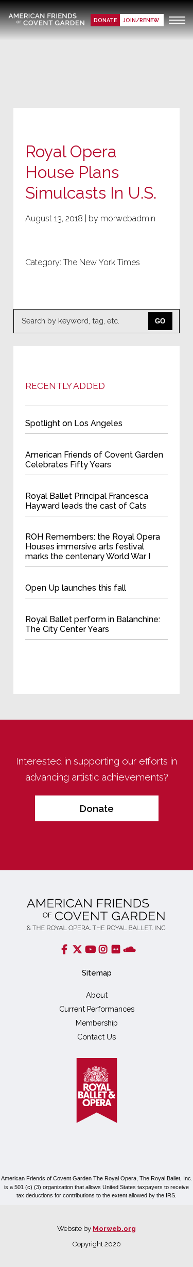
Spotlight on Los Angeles (73, 423)
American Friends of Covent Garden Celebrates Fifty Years (94, 459)
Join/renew (142, 20)
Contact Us (96, 1036)
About (97, 994)
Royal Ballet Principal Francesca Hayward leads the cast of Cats (86, 501)
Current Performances (96, 1008)
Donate (105, 20)
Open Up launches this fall (75, 588)
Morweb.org (114, 1228)
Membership (97, 1022)
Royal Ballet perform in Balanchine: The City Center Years (92, 624)
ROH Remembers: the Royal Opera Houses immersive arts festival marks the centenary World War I (92, 546)
